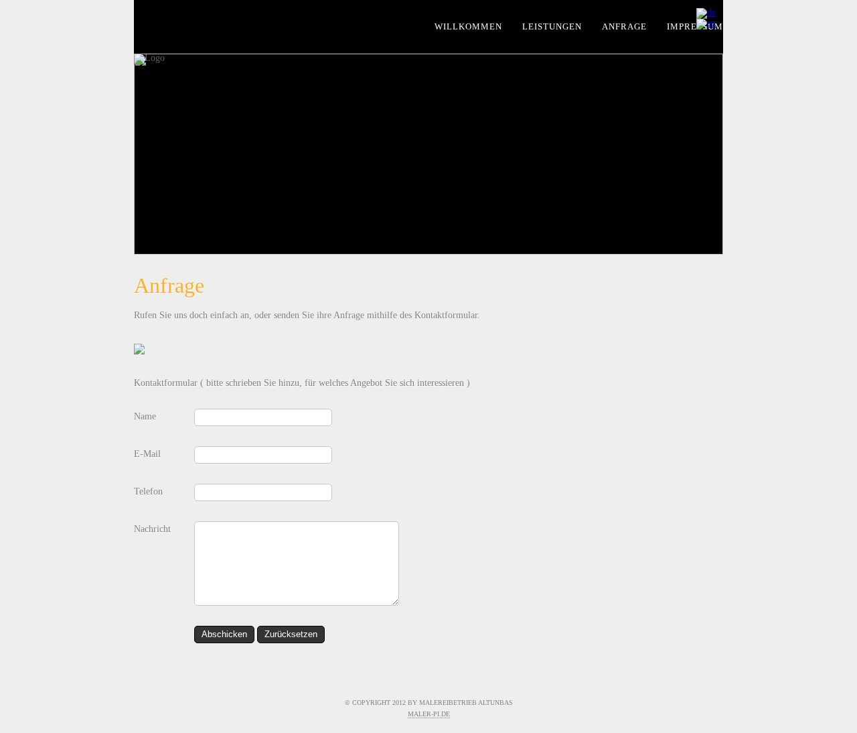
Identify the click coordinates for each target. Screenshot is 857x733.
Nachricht (152, 529)
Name (145, 416)
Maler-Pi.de (429, 714)
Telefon (148, 491)
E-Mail (147, 454)
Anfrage (624, 26)
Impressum (695, 26)
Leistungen (552, 26)
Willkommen (468, 26)
